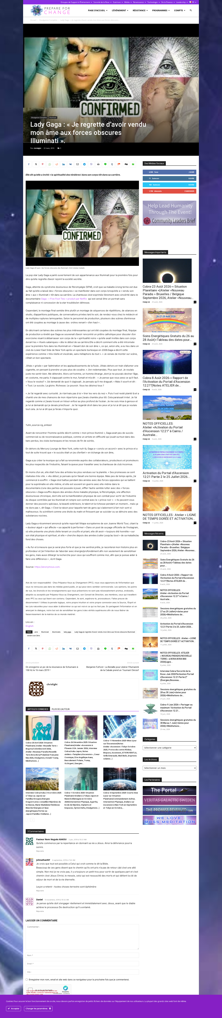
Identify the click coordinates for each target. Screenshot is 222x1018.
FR (193, 2)
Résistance (139, 10)
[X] (36, 164)
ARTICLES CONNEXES (37, 709)
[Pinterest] (43, 164)
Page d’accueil (96, 10)
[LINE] (105, 164)
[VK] (70, 164)
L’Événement (119, 10)
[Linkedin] (63, 164)
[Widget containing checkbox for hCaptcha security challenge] (48, 990)
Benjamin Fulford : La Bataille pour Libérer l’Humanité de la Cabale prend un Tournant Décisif (112, 669)
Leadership (181, 2)
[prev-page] (27, 820)
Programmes (159, 10)
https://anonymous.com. (48, 566)
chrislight (37, 148)
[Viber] (91, 164)
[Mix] (119, 164)
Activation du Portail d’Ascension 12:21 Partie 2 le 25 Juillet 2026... (166, 475)
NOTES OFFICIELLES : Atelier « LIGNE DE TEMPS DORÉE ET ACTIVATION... (169, 516)
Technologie (152, 2)
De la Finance (167, 2)
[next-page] (32, 820)
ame (36, 632)
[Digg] (126, 164)
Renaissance (138, 2)
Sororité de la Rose (101, 2)
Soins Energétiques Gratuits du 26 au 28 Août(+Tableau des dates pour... (168, 338)
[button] (191, 10)
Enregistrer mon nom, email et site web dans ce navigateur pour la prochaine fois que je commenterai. (79, 979)
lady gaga (67, 632)
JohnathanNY (43, 859)
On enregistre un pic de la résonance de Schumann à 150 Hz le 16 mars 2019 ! (52, 669)
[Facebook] (29, 164)
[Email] (77, 164)
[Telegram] (84, 164)
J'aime (191, 172)
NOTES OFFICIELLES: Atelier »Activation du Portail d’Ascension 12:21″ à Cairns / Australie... (163, 429)
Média (127, 2)
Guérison (117, 2)
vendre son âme (33, 635)
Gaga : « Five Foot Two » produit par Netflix (64, 298)
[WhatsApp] (50, 164)
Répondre (40, 851)
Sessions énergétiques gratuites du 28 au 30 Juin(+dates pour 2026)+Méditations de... (178, 692)
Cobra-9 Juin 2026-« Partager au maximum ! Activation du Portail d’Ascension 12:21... (176, 707)
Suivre (191, 178)
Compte (178, 10)
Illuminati (52, 117)
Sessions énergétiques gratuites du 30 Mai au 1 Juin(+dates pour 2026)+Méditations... (178, 723)
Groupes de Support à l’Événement (75, 2)
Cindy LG (146, 302)
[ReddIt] (56, 164)
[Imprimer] (98, 164)
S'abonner (189, 191)
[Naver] (133, 164)
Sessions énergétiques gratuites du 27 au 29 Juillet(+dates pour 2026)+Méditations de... (178, 611)
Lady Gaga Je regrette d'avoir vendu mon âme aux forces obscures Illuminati (104, 632)
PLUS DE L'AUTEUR (61, 709)
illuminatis (56, 632)
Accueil (33, 20)
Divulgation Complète (48, 20)
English (30, 626)
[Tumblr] (112, 164)
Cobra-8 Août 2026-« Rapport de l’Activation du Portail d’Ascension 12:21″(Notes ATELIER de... (166, 381)
